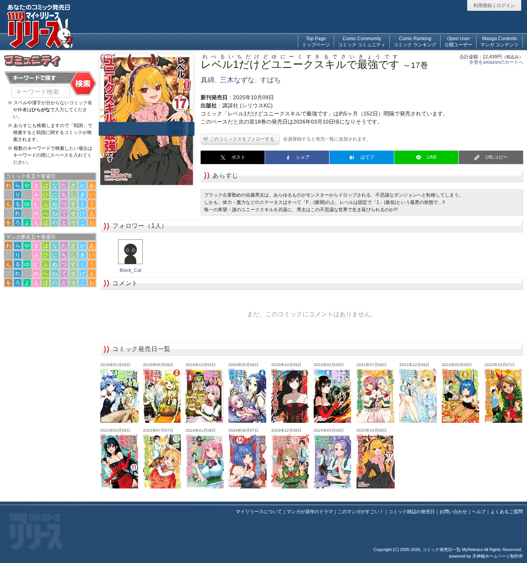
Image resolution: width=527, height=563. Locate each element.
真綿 (208, 80)
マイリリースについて (259, 511)
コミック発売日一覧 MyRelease (452, 549)
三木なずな (237, 80)
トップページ (316, 41)
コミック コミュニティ (361, 41)
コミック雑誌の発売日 (411, 511)
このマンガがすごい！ (361, 511)
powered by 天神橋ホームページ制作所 (486, 556)
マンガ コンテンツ (499, 41)
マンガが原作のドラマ (310, 511)
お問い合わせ (453, 511)
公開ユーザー (458, 41)
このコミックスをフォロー (237, 139)
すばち (270, 80)
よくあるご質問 (506, 511)
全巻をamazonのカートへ (496, 62)
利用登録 (482, 5)
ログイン (506, 5)
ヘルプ (479, 511)
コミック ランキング (415, 41)
